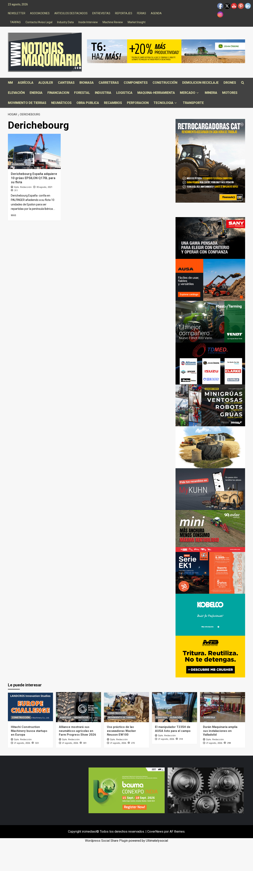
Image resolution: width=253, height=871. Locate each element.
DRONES (230, 83)
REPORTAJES (123, 13)
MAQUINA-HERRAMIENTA (156, 93)
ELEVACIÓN (16, 93)
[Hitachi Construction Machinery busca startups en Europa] (30, 707)
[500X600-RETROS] (210, 160)
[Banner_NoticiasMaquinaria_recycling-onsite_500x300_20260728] (210, 656)
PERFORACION (138, 103)
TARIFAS (15, 22)
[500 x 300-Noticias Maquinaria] (127, 790)
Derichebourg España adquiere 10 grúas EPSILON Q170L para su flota (34, 178)
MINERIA (211, 93)
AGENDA (156, 13)
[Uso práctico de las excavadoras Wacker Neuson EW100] (126, 707)
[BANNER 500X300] (206, 790)
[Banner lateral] (210, 489)
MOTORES (229, 93)
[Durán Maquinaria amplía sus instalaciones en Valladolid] (222, 707)
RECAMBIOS (113, 103)
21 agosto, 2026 (22, 743)
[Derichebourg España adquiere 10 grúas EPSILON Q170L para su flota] (34, 151)
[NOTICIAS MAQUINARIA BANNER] (210, 531)
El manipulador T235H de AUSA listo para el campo (173, 729)
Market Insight (136, 22)
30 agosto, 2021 (44, 187)
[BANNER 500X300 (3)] (210, 405)
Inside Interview (88, 22)
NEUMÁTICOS (61, 103)
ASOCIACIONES (40, 13)
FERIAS (141, 13)
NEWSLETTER (16, 13)
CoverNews (155, 831)
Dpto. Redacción (23, 187)
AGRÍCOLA (25, 83)
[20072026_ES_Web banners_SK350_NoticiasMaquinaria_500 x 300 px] (210, 614)
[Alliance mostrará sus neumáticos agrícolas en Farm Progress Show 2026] (78, 707)
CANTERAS (66, 83)
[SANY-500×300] (210, 238)
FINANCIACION (58, 93)
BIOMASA (86, 83)
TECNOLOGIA (163, 103)
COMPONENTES (136, 83)
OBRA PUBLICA (87, 103)
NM (10, 83)
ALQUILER (45, 83)
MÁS (13, 215)
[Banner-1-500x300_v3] (210, 279)
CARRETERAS (109, 83)
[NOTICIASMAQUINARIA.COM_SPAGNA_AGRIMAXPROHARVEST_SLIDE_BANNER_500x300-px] (210, 447)
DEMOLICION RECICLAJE (200, 83)
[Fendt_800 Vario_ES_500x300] (210, 321)
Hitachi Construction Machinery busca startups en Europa (29, 730)
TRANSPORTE (193, 103)
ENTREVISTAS (101, 13)
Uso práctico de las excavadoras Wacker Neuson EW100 (121, 730)
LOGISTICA (124, 93)
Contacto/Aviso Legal (38, 22)
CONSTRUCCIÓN (165, 83)
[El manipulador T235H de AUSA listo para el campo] (174, 707)
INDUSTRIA (103, 93)
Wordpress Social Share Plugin (107, 841)
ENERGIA (36, 93)
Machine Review (113, 22)
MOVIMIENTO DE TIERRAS (27, 103)
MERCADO (187, 93)
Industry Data (65, 22)
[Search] (242, 82)
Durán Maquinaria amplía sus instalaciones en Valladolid (220, 730)
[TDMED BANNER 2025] (210, 363)
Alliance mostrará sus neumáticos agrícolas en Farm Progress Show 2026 (77, 730)
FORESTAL (82, 93)
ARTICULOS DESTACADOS (71, 13)
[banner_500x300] (210, 573)
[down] (197, 93)
